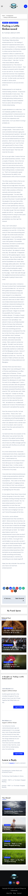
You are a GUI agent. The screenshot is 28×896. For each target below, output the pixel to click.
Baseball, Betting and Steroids (14, 647)
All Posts (5, 22)
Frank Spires (7, 33)
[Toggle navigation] (2, 6)
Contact (19, 893)
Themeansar (13, 890)
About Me (9, 893)
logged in (12, 763)
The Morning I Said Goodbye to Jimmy (13, 776)
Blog (14, 893)
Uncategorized (13, 22)
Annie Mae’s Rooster (10, 664)
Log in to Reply (19, 707)
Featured (7, 808)
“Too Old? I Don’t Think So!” (13, 630)
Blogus (22, 888)
